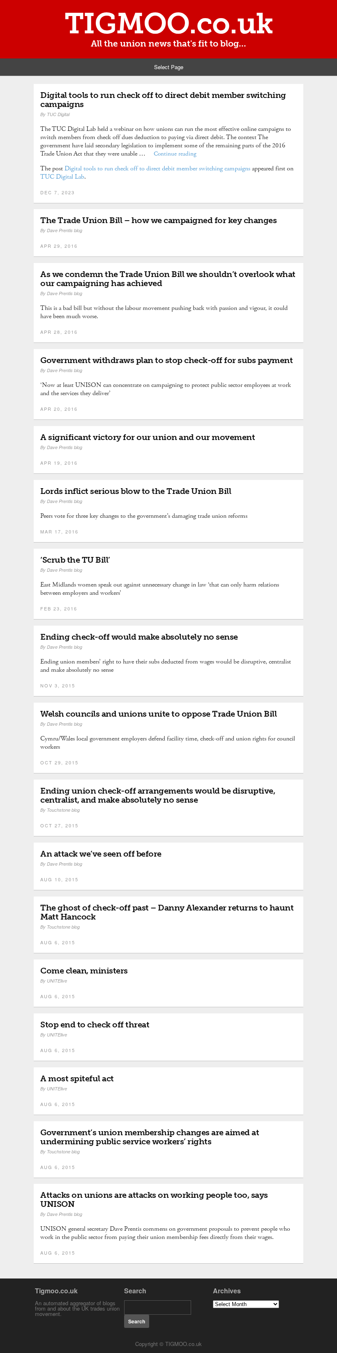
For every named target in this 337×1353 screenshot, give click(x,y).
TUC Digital (58, 114)
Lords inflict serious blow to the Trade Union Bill (135, 491)
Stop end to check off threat (94, 1024)
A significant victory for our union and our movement (147, 437)
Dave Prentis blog (64, 230)
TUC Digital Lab (62, 176)
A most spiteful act (77, 1078)
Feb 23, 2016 (58, 608)
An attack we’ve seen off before (101, 854)
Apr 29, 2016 (59, 245)
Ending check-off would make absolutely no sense (139, 637)
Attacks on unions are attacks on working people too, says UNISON (154, 1199)
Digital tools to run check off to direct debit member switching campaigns (163, 99)
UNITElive (57, 981)
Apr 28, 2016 (59, 331)
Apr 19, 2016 (59, 462)
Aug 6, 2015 (57, 942)
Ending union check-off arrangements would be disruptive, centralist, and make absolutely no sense (157, 795)
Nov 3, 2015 (57, 685)
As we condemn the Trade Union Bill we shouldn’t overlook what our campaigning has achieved (167, 278)
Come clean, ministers (84, 971)
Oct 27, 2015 (59, 825)
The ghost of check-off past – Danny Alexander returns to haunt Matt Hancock (166, 912)
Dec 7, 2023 (57, 192)
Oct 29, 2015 (59, 762)
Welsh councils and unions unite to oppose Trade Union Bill (158, 714)
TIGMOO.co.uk (169, 23)
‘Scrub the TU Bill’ (75, 560)
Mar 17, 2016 (59, 531)
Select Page (168, 67)
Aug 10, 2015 (59, 879)
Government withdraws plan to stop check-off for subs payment (166, 360)
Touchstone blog (63, 810)
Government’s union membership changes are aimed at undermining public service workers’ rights (149, 1136)
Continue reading (175, 154)
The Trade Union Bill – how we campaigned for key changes (158, 220)
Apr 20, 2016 (59, 408)
